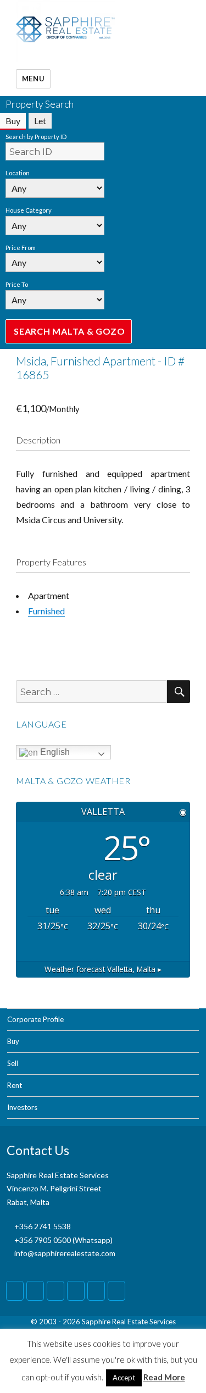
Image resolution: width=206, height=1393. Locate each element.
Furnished (46, 611)
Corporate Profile (35, 1019)
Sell (12, 1063)
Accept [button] (124, 1377)
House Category (28, 210)
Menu (33, 78)
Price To (16, 284)
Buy (13, 1041)
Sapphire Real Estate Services (129, 1321)
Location (17, 172)
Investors (22, 1107)
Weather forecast (103, 969)
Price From (20, 247)
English (54, 752)
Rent (14, 1085)
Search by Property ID (35, 136)
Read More (164, 1377)
